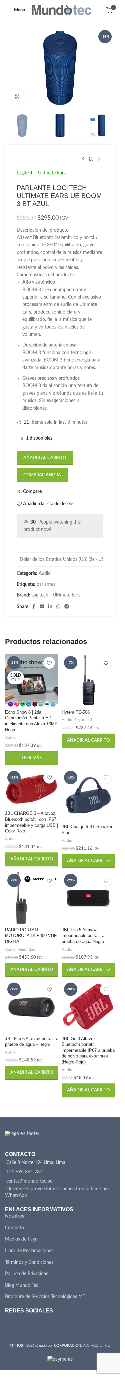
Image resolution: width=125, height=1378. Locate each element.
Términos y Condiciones (29, 1262)
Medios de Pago (21, 1239)
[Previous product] (83, 159)
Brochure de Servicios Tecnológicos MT (45, 1296)
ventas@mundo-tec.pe (29, 1181)
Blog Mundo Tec (21, 1285)
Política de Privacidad (27, 1273)
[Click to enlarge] (17, 96)
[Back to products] (91, 159)
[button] (88, 741)
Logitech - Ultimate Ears (41, 173)
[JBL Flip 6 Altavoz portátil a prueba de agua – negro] (31, 1007)
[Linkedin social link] (50, 606)
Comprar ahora (42, 475)
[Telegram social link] (66, 606)
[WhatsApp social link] (58, 606)
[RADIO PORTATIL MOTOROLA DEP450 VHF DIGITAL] (31, 898)
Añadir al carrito (44, 458)
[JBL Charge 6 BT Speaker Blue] (88, 795)
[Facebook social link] (34, 606)
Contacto (14, 1228)
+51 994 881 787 (24, 1172)
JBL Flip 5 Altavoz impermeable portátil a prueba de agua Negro (83, 936)
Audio (45, 573)
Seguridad (83, 720)
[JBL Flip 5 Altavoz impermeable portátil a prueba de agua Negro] (88, 898)
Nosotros (14, 1216)
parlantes (46, 584)
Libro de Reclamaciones (29, 1251)
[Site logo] (61, 10)
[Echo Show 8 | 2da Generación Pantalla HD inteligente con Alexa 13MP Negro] (31, 680)
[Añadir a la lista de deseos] (49, 663)
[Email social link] (42, 606)
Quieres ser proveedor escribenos (40, 1189)
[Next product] (99, 159)
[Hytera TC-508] (88, 680)
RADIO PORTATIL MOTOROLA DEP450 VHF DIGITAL (31, 936)
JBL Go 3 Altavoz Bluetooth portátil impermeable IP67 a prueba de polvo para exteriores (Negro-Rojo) (88, 1050)
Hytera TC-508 (76, 712)
